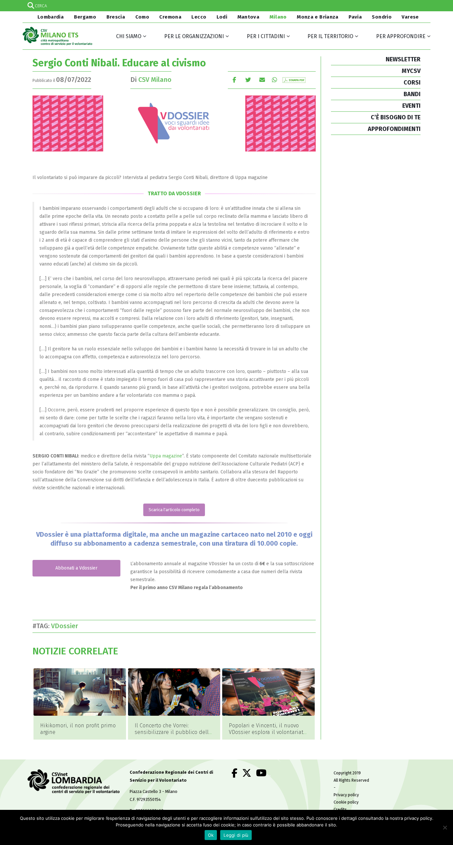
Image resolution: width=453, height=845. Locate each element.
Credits (340, 809)
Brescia (115, 17)
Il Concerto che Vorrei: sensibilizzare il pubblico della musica (173, 732)
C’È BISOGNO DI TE (396, 117)
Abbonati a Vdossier (76, 568)
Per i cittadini (266, 36)
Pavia (355, 17)
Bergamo (85, 17)
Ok (211, 835)
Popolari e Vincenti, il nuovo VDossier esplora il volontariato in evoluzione (267, 732)
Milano (278, 17)
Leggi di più (236, 835)
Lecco (198, 17)
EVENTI (411, 105)
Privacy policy (346, 794)
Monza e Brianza (318, 17)
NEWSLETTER (403, 59)
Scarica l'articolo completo (174, 509)
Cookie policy (346, 802)
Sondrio (382, 17)
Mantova (248, 17)
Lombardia (50, 17)
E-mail (262, 79)
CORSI (412, 82)
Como (142, 17)
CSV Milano (154, 80)
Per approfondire (400, 36)
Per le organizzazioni (194, 36)
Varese (410, 17)
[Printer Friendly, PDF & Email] (294, 79)
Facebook (234, 79)
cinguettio (248, 79)
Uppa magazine (166, 456)
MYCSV (411, 71)
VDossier (66, 626)
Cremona (170, 17)
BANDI (412, 94)
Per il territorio (330, 36)
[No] (444, 827)
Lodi (222, 17)
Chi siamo (128, 36)
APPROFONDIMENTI (394, 129)
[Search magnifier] (424, 5)
